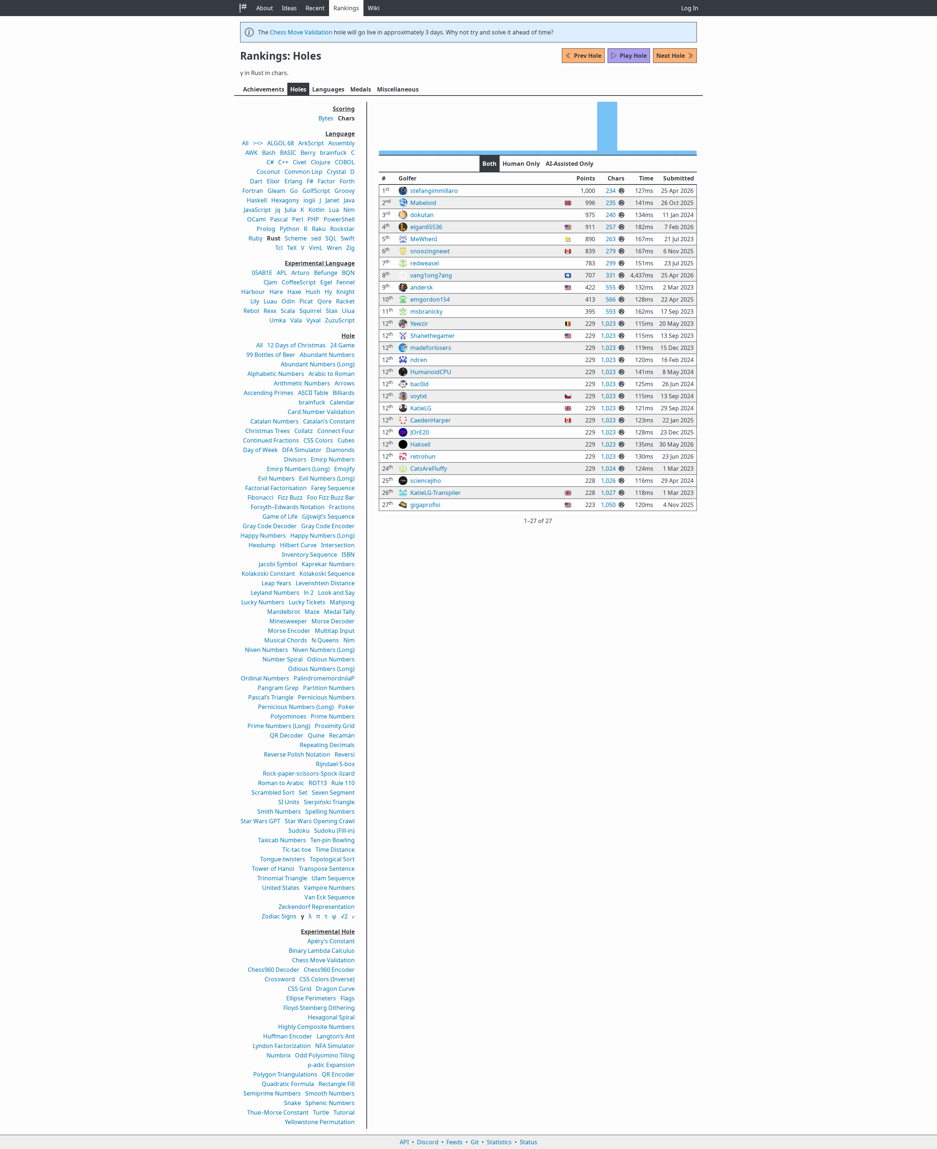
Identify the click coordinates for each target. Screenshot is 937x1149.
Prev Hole (587, 56)
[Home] (243, 8)
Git (475, 1142)
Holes (298, 89)
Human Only (521, 164)
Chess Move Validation (301, 32)
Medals (360, 89)
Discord (427, 1142)
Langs (328, 89)
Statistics (499, 1142)
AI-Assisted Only (569, 164)
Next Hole (670, 56)
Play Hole (633, 56)
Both (489, 164)
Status (528, 1142)
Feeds (455, 1142)
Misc (398, 89)
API (404, 1142)
